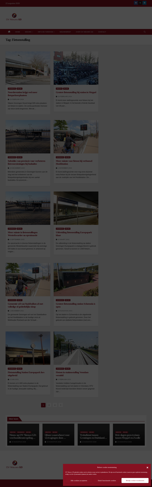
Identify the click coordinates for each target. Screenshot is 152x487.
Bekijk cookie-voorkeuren (135, 480)
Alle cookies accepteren (79, 480)
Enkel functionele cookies (107, 480)
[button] (147, 467)
